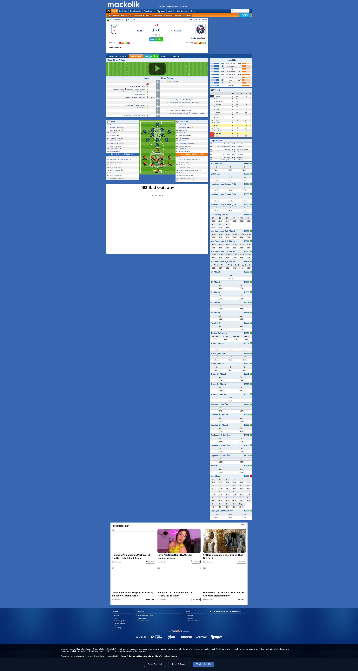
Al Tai (216, 117)
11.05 (213, 237)
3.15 (248, 247)
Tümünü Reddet (179, 664)
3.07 (230, 170)
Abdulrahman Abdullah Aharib (179, 102)
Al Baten (240, 157)
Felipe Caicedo (126, 92)
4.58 (220, 258)
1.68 (220, 472)
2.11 (241, 390)
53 (213, 507)
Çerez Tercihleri (155, 664)
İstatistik (171, 11)
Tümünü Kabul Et (203, 664)
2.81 (216, 517)
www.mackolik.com (164, 649)
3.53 (220, 441)
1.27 (244, 200)
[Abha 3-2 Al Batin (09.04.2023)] (127, 43)
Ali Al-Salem (183, 133)
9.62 (213, 482)
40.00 (248, 501)
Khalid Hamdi (183, 140)
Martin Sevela (197, 38)
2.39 (244, 370)
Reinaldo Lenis (184, 138)
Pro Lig (216, 90)
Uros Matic (141, 84)
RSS (115, 618)
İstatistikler (168, 15)
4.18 (215, 339)
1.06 (241, 441)
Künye (116, 615)
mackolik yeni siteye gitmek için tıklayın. (173, 6)
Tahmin (175, 56)
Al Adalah (176, 30)
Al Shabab (217, 104)
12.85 (220, 221)
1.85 (225, 339)
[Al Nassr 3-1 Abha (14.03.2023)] (120, 43)
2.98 (213, 221)
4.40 (227, 227)
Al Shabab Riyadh (224, 146)
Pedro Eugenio (188, 110)
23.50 (220, 501)
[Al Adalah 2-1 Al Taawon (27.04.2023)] (204, 43)
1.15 (244, 360)
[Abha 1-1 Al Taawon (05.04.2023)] (124, 43)
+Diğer (192, 11)
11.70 (231, 278)
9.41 (234, 268)
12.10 (248, 495)
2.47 (216, 370)
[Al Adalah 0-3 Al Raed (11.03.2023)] (195, 43)
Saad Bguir (141, 86)
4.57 (220, 247)
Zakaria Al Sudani (116, 140)
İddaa (163, 11)
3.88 (230, 211)
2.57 (244, 350)
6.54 (248, 221)
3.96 (230, 200)
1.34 (220, 329)
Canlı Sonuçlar (135, 11)
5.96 (230, 190)
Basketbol (123, 11)
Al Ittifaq (240, 154)
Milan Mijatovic (184, 125)
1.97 (230, 350)
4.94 (234, 221)
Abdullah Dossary (119, 89)
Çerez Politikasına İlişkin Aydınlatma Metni (140, 656)
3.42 (220, 411)
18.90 (241, 507)
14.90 (220, 237)
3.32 (227, 258)
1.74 (244, 517)
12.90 (213, 495)
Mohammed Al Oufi (185, 151)
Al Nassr (216, 99)
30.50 (227, 221)
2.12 (241, 309)
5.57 (248, 258)
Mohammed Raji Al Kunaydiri (136, 89)
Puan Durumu (149, 11)
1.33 (220, 390)
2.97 (236, 339)
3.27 (220, 268)
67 (213, 488)
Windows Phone (194, 621)
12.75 (220, 482)
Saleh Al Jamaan (131, 97)
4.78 (230, 401)
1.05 (244, 190)
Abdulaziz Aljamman (175, 100)
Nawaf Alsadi (130, 105)
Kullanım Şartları (120, 621)
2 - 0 (233, 160)
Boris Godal (183, 130)
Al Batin (216, 136)
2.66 (216, 350)
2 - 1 (233, 149)
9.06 (246, 339)
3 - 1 (233, 157)
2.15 (244, 170)
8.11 (213, 501)
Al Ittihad (217, 96)
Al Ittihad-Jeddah (243, 149)
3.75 (241, 462)
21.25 (248, 482)
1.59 (241, 472)
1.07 (241, 411)
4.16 (220, 288)
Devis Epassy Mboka (117, 125)
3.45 (213, 258)
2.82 (213, 268)
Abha (140, 30)
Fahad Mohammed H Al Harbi (178, 113)
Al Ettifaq (217, 112)
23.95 (213, 227)
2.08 (241, 329)
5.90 (234, 258)
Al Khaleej (217, 130)
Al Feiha (240, 152)
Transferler (187, 15)
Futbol (114, 11)
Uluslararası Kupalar (141, 15)
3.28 (230, 517)
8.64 (241, 247)
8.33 (227, 482)
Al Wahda (217, 128)
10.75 (227, 237)
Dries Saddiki (141, 108)
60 (241, 501)
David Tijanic (195, 102)
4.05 (244, 211)
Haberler (178, 15)
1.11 (230, 180)
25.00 (234, 482)
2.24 (216, 170)
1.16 (216, 360)
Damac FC (217, 114)
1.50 (220, 452)
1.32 (220, 309)
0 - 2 (233, 144)
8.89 (248, 268)
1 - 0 (233, 146)
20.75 (234, 501)
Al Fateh (217, 109)
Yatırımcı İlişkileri (144, 621)
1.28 (216, 180)
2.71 (234, 237)
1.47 (220, 421)
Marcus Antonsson (185, 146)
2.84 (220, 380)
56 (227, 488)
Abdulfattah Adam (139, 92)
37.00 (234, 495)
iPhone (190, 615)
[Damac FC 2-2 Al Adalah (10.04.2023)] (202, 43)
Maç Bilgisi (136, 56)
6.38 (213, 247)
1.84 (241, 421)
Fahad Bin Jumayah (117, 138)
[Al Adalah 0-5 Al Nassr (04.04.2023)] (200, 43)
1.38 (241, 298)
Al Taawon (217, 107)
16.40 (241, 482)
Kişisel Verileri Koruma (146, 615)
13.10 (220, 227)
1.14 (241, 380)
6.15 (227, 247)
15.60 (227, 501)
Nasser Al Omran (139, 115)
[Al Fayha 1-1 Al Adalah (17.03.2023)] (197, 43)
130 (234, 488)
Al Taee (227, 152)
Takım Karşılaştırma (117, 56)
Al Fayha (217, 122)
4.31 (216, 200)
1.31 (216, 211)
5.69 (220, 495)
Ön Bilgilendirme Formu (119, 624)
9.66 (227, 495)
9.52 (216, 190)
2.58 (248, 237)
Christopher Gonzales (198, 113)
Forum (164, 56)
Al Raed (216, 120)
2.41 (230, 370)
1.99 (220, 298)
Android (191, 618)
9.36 (241, 495)
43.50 (220, 488)
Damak (239, 144)
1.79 (241, 452)
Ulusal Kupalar (156, 15)
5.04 (241, 221)
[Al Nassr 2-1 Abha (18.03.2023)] (122, 43)
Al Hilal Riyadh (218, 101)
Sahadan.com (143, 618)
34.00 (241, 268)
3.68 (241, 319)
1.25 (244, 180)
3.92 (241, 431)
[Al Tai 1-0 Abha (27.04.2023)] (129, 43)
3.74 (241, 237)
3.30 (234, 247)
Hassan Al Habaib (175, 110)
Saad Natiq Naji (140, 94)
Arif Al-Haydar (173, 81)
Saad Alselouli (140, 105)
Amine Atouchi (115, 133)
